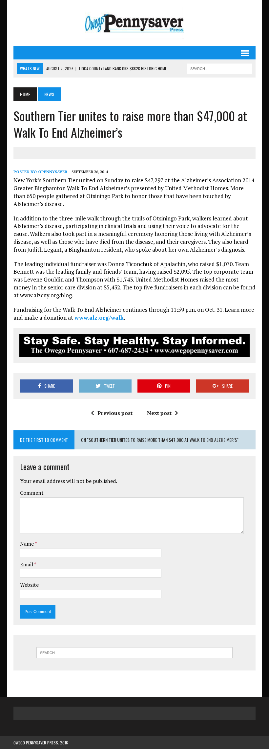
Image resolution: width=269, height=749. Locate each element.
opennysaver (52, 171)
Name (27, 543)
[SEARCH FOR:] (219, 68)
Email (27, 564)
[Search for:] (134, 652)
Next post (159, 413)
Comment (32, 492)
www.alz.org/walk (99, 317)
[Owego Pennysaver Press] (134, 23)
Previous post (115, 413)
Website (29, 584)
